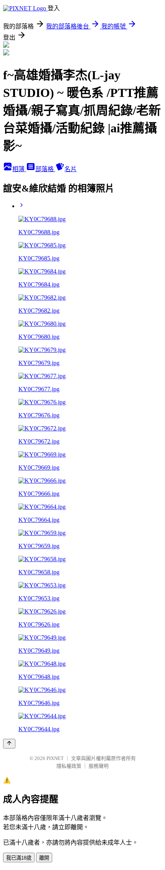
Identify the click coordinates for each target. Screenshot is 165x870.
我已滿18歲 (18, 858)
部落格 (45, 169)
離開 (44, 858)
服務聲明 (99, 766)
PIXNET (55, 758)
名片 (70, 169)
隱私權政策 (68, 766)
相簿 (19, 169)
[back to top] (9, 743)
